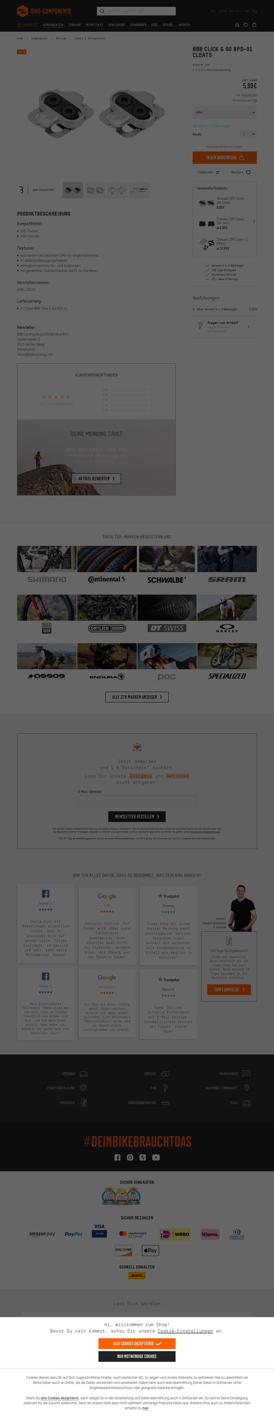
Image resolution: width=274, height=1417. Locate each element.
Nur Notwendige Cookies (137, 1356)
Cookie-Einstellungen (185, 1331)
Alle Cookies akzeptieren (133, 1343)
